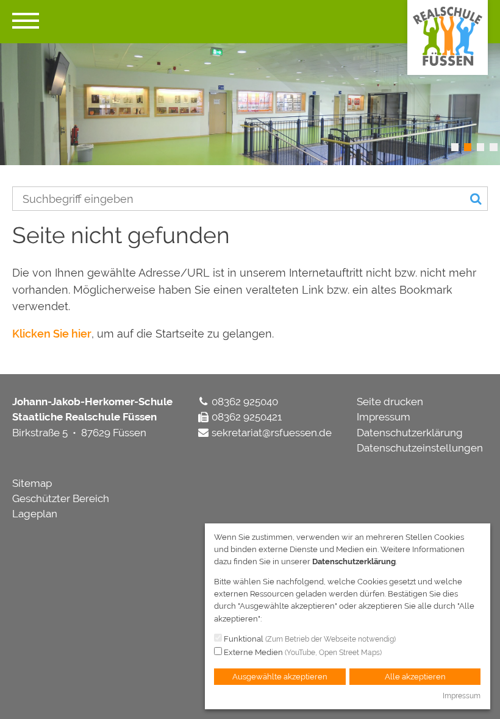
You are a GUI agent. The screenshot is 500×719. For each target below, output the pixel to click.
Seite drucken (390, 401)
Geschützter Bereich (60, 498)
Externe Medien (302, 652)
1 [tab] (455, 147)
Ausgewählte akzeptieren (279, 676)
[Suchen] (476, 198)
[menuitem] (422, 401)
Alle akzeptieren (415, 676)
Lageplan (34, 514)
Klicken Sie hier (51, 333)
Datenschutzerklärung (410, 433)
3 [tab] (480, 147)
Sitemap (32, 483)
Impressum (383, 417)
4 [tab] (493, 147)
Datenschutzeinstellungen (420, 448)
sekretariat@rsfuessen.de (272, 433)
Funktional (309, 638)
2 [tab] (467, 147)
